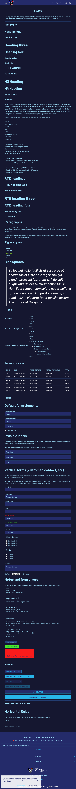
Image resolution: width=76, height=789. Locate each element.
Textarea (7, 564)
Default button (13, 671)
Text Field (8, 487)
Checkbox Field (12, 541)
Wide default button (38, 697)
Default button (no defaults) (19, 677)
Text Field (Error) (10, 515)
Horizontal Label (10, 411)
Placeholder (8, 494)
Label (6, 508)
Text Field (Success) (11, 523)
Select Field (8, 530)
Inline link (9, 253)
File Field (7, 574)
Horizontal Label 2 (10, 418)
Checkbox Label (11, 430)
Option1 (10, 554)
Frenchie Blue (11, 2)
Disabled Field (9, 501)
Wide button (38, 692)
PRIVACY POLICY (21, 785)
